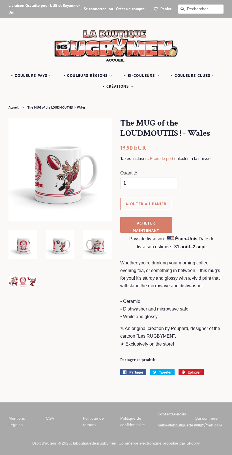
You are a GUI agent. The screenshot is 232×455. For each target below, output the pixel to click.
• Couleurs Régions (86, 75)
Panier (165, 8)
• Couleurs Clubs (191, 75)
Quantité (128, 173)
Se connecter (95, 8)
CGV (50, 418)
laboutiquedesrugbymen (94, 443)
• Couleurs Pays (30, 75)
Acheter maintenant (146, 227)
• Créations (116, 86)
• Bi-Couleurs (140, 75)
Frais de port (161, 158)
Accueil (13, 107)
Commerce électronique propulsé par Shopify (159, 443)
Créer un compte (130, 8)
